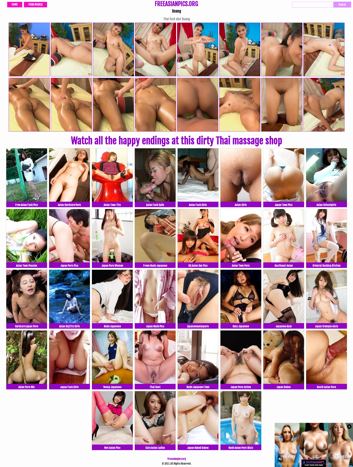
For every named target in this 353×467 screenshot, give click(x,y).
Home (15, 4)
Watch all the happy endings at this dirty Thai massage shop (176, 140)
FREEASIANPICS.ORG (176, 4)
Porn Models (35, 4)
